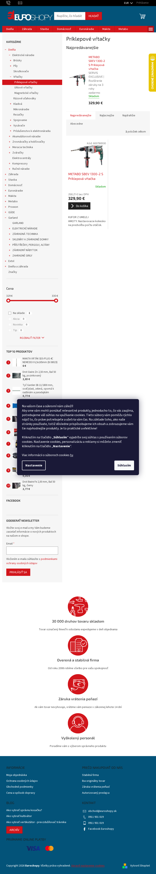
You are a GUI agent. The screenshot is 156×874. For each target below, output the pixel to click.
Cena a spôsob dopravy (20, 793)
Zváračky (18, 153)
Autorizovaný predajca (95, 793)
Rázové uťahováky (24, 98)
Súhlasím (124, 465)
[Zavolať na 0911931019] (12, 3)
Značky (12, 272)
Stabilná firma (90, 775)
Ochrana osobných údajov (22, 781)
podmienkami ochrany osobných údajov (31, 561)
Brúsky (17, 60)
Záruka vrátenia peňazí (96, 787)
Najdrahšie (128, 115)
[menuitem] (10, 29)
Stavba (12, 180)
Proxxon (13, 207)
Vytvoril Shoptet (140, 866)
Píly (15, 66)
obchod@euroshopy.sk (102, 811)
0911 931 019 (96, 817)
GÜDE (11, 212)
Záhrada (13, 174)
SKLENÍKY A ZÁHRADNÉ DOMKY (30, 239)
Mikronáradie (21, 109)
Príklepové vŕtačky (25, 82)
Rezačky (18, 115)
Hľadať (94, 16)
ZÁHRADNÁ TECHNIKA (25, 234)
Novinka (20, 325)
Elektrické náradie (23, 55)
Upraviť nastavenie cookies (88, 866)
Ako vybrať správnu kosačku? (24, 810)
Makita (12, 196)
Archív (14, 830)
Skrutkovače (21, 71)
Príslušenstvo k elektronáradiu (32, 131)
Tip (17, 330)
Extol (11, 261)
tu (71, 455)
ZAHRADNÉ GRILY (22, 256)
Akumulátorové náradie (26, 137)
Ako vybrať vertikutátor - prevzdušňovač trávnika (36, 822)
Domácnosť (15, 185)
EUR (126, 3)
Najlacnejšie (107, 115)
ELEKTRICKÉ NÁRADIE (25, 229)
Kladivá (17, 104)
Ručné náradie (21, 169)
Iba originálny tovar (93, 781)
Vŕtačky (18, 77)
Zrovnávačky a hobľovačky (28, 142)
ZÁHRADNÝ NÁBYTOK (25, 250)
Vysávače (19, 126)
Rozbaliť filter (30, 338)
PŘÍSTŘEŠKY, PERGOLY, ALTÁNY (31, 245)
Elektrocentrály (21, 158)
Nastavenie (33, 465)
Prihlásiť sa (18, 572)
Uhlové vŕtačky (23, 88)
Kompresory (20, 164)
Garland (13, 218)
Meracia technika (22, 147)
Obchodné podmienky (19, 787)
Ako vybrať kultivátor (19, 816)
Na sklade (21, 313)
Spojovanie (20, 120)
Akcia (18, 319)
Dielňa (12, 50)
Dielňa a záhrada (18, 267)
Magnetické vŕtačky (26, 93)
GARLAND (18, 223)
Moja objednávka (16, 775)
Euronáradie (15, 191)
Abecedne (76, 124)
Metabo (13, 201)
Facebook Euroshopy (101, 829)
